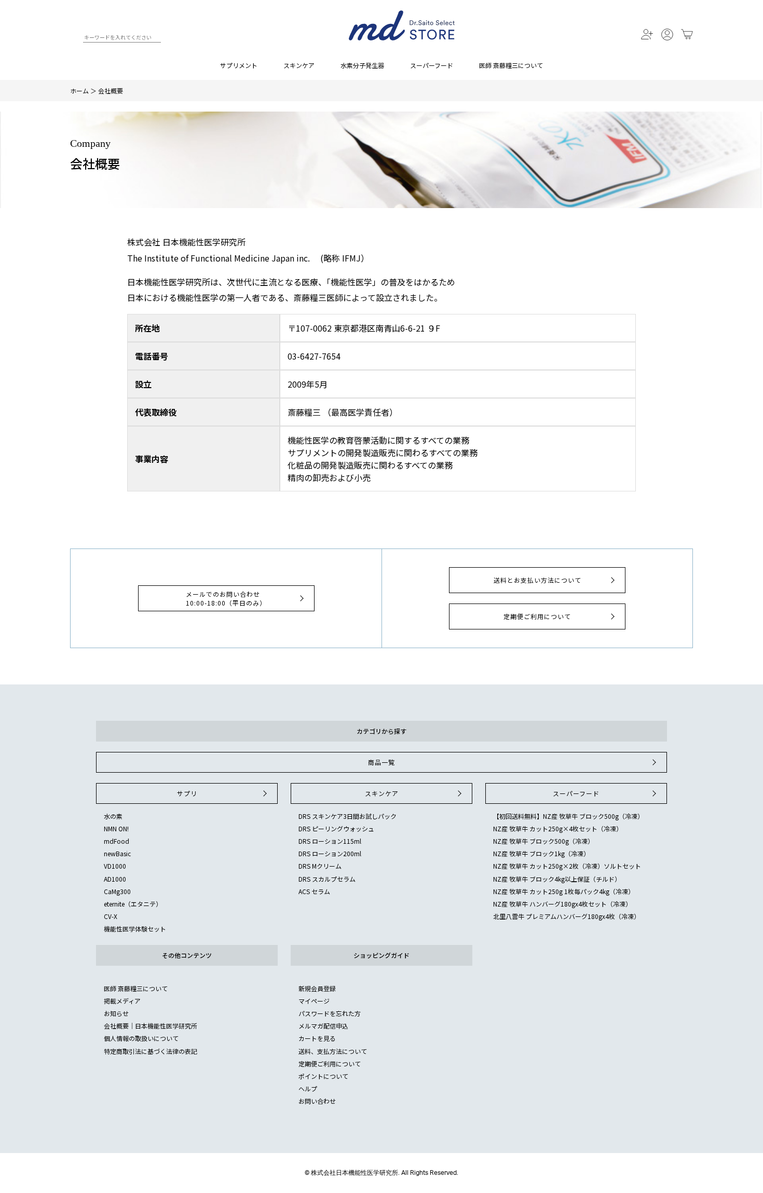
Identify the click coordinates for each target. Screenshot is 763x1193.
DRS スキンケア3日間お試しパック (347, 816)
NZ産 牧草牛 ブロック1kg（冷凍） (541, 853)
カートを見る (317, 1038)
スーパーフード (431, 65)
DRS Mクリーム (320, 865)
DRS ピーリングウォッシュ (336, 828)
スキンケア (299, 65)
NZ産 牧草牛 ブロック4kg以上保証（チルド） (557, 878)
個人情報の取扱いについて (141, 1038)
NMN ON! (116, 828)
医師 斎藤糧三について (511, 65)
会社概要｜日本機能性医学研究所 (150, 1025)
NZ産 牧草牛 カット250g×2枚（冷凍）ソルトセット (567, 865)
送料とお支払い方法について (537, 579)
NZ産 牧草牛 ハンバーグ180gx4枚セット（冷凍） (562, 903)
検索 (74, 39)
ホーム (79, 90)
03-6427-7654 (314, 356)
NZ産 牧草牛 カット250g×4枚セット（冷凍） (557, 828)
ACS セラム (314, 891)
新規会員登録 (317, 988)
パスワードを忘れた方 (329, 1013)
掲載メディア (122, 1000)
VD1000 (115, 865)
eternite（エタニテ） (133, 903)
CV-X (110, 916)
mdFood (116, 841)
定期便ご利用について (537, 616)
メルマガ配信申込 (323, 1025)
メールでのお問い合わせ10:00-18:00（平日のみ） (226, 598)
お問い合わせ (317, 1100)
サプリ (187, 793)
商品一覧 (381, 762)
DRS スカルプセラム (327, 878)
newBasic (117, 853)
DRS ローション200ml (329, 853)
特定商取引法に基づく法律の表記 (150, 1051)
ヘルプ (307, 1088)
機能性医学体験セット (135, 928)
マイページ (314, 1000)
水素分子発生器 (362, 65)
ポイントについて (323, 1076)
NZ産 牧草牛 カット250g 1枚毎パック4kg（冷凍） (563, 891)
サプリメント (238, 65)
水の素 (113, 816)
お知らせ (116, 1013)
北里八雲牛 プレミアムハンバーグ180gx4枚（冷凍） (566, 916)
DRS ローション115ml (329, 841)
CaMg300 (117, 891)
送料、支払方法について (332, 1051)
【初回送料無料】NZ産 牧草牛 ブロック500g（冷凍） (568, 816)
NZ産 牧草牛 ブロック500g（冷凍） (543, 841)
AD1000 (115, 878)
